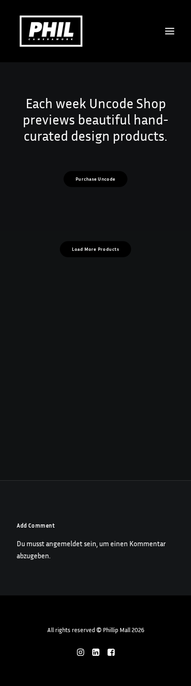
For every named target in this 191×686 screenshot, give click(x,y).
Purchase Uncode (95, 179)
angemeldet (64, 543)
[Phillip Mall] (51, 31)
